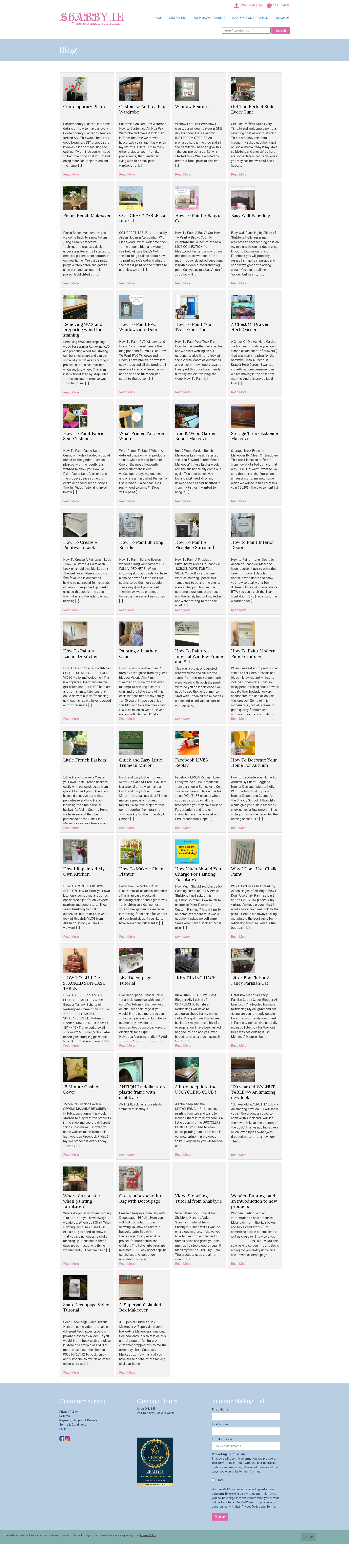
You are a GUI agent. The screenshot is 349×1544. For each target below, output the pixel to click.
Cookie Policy (148, 1535)
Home (158, 17)
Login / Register (251, 5)
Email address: (222, 1439)
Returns (64, 1416)
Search (281, 31)
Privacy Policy (68, 1412)
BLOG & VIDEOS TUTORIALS (250, 17)
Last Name (220, 1424)
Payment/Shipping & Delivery (78, 1420)
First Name (220, 1409)
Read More (71, 174)
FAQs (62, 1429)
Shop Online (178, 17)
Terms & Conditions (72, 1424)
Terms (270, 1506)
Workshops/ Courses (209, 17)
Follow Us (282, 17)
